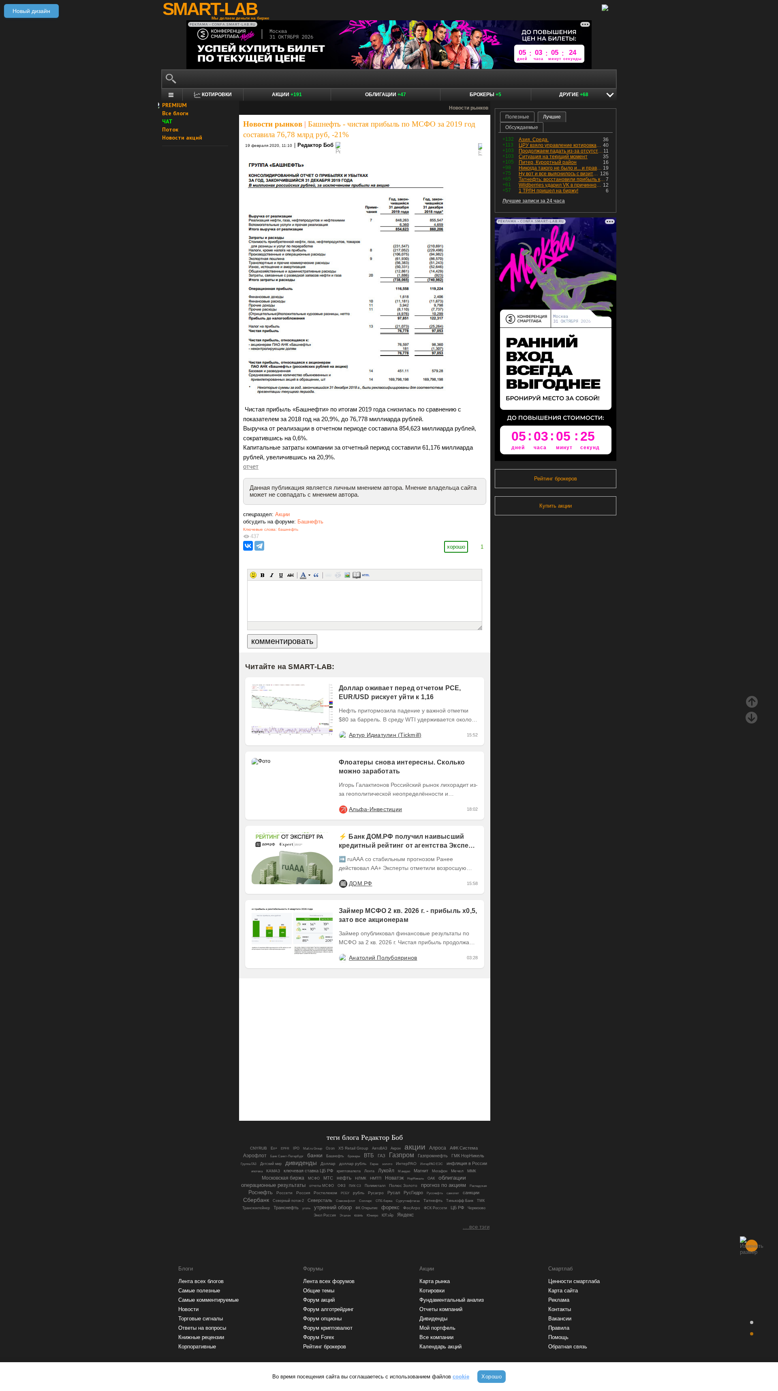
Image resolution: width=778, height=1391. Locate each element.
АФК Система (464, 1148)
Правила (558, 1328)
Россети (284, 1193)
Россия (303, 1193)
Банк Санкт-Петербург (287, 1156)
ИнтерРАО (406, 1163)
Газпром (401, 1155)
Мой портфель (437, 1328)
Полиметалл (375, 1186)
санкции (471, 1192)
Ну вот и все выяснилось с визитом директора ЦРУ (559, 174)
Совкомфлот (345, 1201)
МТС (328, 1178)
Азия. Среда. (534, 139)
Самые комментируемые (208, 1300)
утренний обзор (333, 1207)
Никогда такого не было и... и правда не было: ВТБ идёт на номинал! (561, 168)
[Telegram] (259, 546)
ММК (471, 1171)
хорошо (456, 547)
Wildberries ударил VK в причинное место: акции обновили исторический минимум (561, 185)
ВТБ (369, 1155)
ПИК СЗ (355, 1186)
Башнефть (310, 522)
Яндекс (405, 1215)
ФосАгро (411, 1208)
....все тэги (476, 1227)
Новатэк (394, 1178)
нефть (344, 1178)
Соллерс (365, 1201)
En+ (274, 1148)
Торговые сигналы (200, 1319)
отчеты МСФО (321, 1186)
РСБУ (345, 1193)
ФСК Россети (435, 1208)
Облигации (385, 94)
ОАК (431, 1178)
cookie (461, 1377)
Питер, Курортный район (548, 162)
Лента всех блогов (201, 1281)
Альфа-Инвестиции (375, 809)
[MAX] (351, 1092)
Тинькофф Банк (459, 1201)
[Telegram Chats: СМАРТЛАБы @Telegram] (323, 1092)
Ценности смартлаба (574, 1281)
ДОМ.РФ (360, 883)
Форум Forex (318, 1337)
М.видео (404, 1171)
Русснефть (435, 1193)
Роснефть (260, 1192)
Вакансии (559, 1319)
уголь (306, 1208)
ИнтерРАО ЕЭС (431, 1164)
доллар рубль (352, 1163)
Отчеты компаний (440, 1309)
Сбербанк (256, 1200)
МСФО (314, 1178)
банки (315, 1155)
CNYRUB (258, 1148)
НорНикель (415, 1178)
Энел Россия (325, 1215)
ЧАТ (167, 121)
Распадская (478, 1186)
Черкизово (476, 1208)
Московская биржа (283, 1178)
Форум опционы (322, 1319)
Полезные (517, 117)
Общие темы (318, 1291)
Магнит (421, 1170)
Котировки (432, 1291)
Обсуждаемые (521, 127)
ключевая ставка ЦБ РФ (308, 1170)
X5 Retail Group (353, 1148)
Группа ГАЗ (248, 1164)
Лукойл (386, 1171)
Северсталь (320, 1200)
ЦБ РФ (457, 1207)
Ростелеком (325, 1193)
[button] (253, 575)
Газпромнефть (433, 1155)
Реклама (558, 1300)
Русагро (376, 1193)
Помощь (558, 1337)
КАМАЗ (273, 1171)
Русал (393, 1192)
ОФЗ (341, 1186)
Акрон (396, 1148)
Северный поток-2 (288, 1201)
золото (387, 1164)
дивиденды (301, 1163)
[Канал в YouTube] (406, 1092)
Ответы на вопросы (202, 1328)
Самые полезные (199, 1291)
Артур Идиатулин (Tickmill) (385, 735)
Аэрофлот (255, 1155)
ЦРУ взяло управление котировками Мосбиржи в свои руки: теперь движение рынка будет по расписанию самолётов (561, 145)
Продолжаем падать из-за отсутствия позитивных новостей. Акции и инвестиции (561, 151)
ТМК (481, 1201)
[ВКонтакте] (248, 546)
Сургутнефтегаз (408, 1201)
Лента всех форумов (329, 1281)
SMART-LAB (209, 9)
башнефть (288, 529)
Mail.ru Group (312, 1148)
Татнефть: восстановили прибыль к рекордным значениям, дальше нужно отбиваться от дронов (562, 179)
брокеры (354, 1156)
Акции (287, 94)
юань (358, 1215)
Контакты (559, 1309)
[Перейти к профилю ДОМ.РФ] (343, 883)
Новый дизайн (31, 11)
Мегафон (439, 1171)
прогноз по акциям (443, 1185)
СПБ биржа (384, 1201)
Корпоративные (197, 1347)
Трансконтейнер (256, 1208)
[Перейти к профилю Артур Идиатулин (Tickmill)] (343, 735)
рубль (358, 1193)
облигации (452, 1178)
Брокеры (485, 94)
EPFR (285, 1148)
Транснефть (286, 1207)
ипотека (257, 1171)
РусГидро (413, 1192)
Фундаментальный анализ (451, 1300)
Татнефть (432, 1200)
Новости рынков (272, 124)
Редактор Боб (315, 145)
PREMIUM (174, 105)
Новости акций (182, 137)
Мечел (457, 1171)
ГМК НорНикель (467, 1155)
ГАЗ (381, 1155)
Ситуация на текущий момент (553, 156)
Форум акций (319, 1300)
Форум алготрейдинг (328, 1309)
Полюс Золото (403, 1185)
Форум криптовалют (328, 1328)
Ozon (330, 1148)
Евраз (374, 1164)
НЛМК (360, 1178)
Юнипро (372, 1215)
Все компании (436, 1337)
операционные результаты (273, 1185)
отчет (251, 466)
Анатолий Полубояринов (383, 957)
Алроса (437, 1147)
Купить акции (555, 506)
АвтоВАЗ (379, 1148)
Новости (188, 1309)
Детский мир (271, 1164)
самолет (453, 1193)
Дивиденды (433, 1319)
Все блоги (175, 113)
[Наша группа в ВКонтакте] (378, 1092)
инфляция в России (467, 1163)
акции (414, 1147)
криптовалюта (349, 1171)
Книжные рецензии (201, 1337)
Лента (369, 1171)
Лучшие (552, 117)
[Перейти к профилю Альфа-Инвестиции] (343, 809)
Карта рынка (434, 1281)
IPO (296, 1148)
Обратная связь (567, 1347)
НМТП (375, 1178)
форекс (390, 1207)
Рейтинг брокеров (555, 479)
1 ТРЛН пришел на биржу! (548, 191)
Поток (170, 129)
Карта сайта (563, 1291)
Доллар (328, 1163)
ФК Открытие (366, 1208)
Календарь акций (440, 1347)
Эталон (345, 1215)
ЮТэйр (387, 1215)
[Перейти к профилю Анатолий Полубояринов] (343, 958)
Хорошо (491, 1377)
